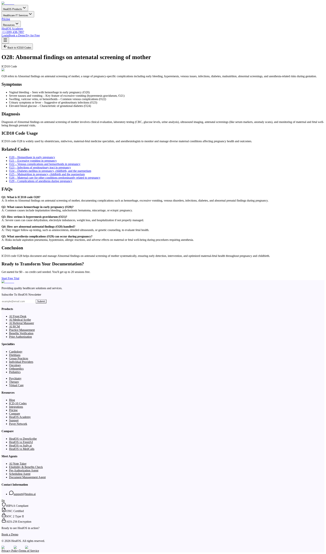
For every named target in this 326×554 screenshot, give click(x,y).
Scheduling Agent (19, 473)
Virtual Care (16, 385)
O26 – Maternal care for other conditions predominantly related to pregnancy (54, 177)
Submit (41, 301)
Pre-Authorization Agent (23, 470)
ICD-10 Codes (18, 403)
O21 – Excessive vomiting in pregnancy (33, 160)
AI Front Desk (17, 316)
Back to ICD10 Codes (19, 47)
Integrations (16, 406)
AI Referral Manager (21, 323)
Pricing (6, 19)
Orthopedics (16, 368)
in (3, 500)
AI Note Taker (17, 463)
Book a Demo (17, 35)
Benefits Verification (21, 333)
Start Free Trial (10, 278)
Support (13, 420)
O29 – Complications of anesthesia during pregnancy (40, 181)
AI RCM (14, 326)
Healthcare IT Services (15, 15)
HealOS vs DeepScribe (23, 438)
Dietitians (14, 355)
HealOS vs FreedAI (21, 442)
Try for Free (32, 35)
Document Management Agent (27, 477)
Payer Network (18, 423)
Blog (12, 400)
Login (5, 35)
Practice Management (22, 329)
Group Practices (18, 358)
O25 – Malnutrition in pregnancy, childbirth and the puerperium (47, 174)
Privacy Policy (10, 550)
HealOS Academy (12, 28)
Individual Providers (21, 361)
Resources (9, 25)
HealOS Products (12, 9)
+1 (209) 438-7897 (13, 32)
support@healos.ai (25, 494)
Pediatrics (15, 372)
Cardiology (15, 351)
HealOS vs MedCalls (21, 448)
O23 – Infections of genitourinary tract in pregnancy (40, 167)
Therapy (14, 381)
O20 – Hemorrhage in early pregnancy (32, 157)
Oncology (15, 365)
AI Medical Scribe (20, 319)
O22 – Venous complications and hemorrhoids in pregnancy (44, 164)
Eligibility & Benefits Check (26, 467)
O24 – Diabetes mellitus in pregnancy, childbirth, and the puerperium (50, 170)
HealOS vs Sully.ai (20, 445)
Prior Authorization (20, 336)
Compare (14, 413)
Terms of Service (29, 550)
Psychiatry (15, 378)
